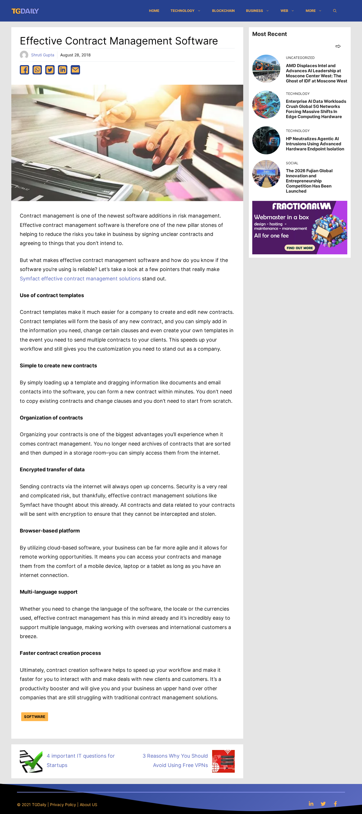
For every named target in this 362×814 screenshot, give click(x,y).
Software (34, 716)
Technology (183, 10)
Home (154, 10)
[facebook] (24, 69)
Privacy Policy (63, 804)
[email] (75, 69)
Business (254, 10)
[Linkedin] (311, 803)
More (311, 10)
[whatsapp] (37, 69)
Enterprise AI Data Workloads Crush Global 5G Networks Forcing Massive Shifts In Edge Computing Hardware (316, 109)
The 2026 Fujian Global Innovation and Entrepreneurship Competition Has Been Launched (309, 181)
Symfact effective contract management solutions (80, 279)
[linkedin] (62, 69)
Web (284, 10)
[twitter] (50, 69)
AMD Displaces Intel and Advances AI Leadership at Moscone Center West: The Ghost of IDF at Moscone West (316, 73)
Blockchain (223, 10)
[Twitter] (323, 803)
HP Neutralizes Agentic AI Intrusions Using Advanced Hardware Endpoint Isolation (315, 144)
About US (88, 804)
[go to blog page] (338, 46)
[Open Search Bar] (334, 10)
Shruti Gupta (42, 54)
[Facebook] (335, 803)
